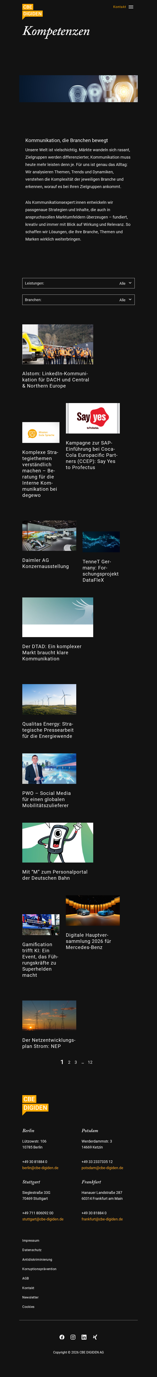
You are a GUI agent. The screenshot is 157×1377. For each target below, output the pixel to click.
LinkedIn (84, 1336)
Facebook (61, 1336)
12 (90, 1062)
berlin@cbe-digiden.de (40, 1168)
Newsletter (30, 1297)
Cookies (28, 1307)
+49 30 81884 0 (34, 1162)
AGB (25, 1278)
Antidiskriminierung (37, 1260)
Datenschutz (32, 1250)
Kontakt (28, 1288)
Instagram (73, 1336)
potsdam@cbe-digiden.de (102, 1168)
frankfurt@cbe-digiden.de (102, 1219)
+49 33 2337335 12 (97, 1162)
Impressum (30, 1241)
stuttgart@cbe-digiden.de (43, 1219)
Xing (95, 1336)
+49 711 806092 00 (37, 1213)
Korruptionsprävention (39, 1269)
